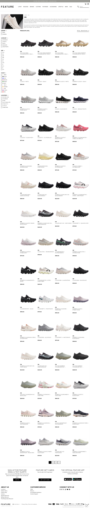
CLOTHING (38, 6)
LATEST (20, 6)
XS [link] (3, 54)
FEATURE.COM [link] (6, 97)
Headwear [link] (5, 39)
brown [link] (5, 79)
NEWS (66, 6)
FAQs (31, 489)
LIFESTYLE (60, 6)
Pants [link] (4, 43)
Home (25, 15)
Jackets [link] (4, 41)
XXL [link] (3, 62)
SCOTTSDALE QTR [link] (6, 102)
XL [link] (3, 61)
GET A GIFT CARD (45, 479)
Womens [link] (5, 34)
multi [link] (5, 85)
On (28, 15)
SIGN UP (17, 479)
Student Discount (5, 495)
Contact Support (34, 494)
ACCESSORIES (53, 6)
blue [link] (5, 78)
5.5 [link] (3, 66)
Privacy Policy (25, 504)
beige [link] (5, 74)
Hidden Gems (4, 491)
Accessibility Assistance (35, 492)
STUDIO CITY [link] (5, 104)
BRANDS (32, 6)
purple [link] (5, 90)
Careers (3, 494)
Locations (3, 489)
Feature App (4, 492)
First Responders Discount (7, 498)
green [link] (5, 81)
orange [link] (6, 86)
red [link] (5, 91)
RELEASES (25, 6)
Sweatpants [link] (5, 46)
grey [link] (5, 83)
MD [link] (3, 57)
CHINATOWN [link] (5, 107)
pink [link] (5, 88)
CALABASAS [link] (5, 98)
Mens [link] (4, 32)
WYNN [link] (4, 100)
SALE (71, 6)
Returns (32, 491)
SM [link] (3, 55)
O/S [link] (3, 52)
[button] (9, 31)
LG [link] (3, 59)
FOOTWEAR (45, 6)
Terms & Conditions (32, 504)
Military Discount (5, 497)
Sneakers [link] (5, 45)
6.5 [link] (3, 69)
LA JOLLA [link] (5, 105)
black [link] (5, 76)
